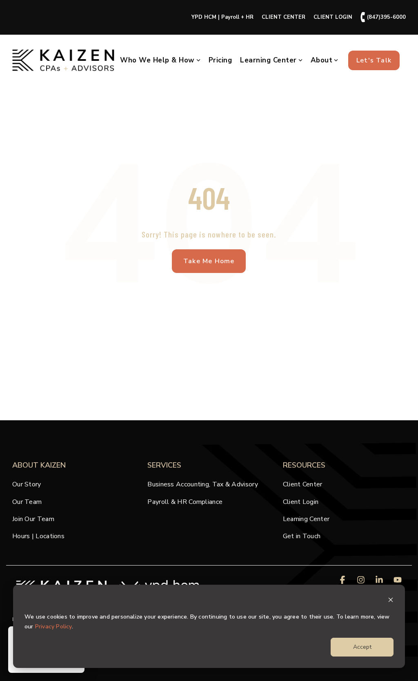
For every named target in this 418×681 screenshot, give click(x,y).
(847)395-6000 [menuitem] (383, 17)
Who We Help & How (157, 60)
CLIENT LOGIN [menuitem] (333, 17)
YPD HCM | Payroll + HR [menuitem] (222, 17)
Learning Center (268, 60)
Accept (362, 647)
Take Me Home (208, 261)
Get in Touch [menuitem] (302, 536)
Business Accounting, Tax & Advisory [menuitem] (202, 484)
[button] (343, 580)
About (322, 60)
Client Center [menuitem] (302, 484)
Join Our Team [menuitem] (33, 519)
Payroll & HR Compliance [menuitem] (184, 501)
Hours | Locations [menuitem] (38, 536)
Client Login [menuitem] (301, 501)
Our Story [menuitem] (26, 484)
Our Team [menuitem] (27, 501)
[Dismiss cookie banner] (391, 601)
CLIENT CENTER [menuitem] (283, 17)
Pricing (220, 60)
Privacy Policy (53, 626)
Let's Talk (373, 60)
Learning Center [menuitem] (306, 519)
